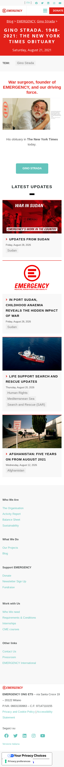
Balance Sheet (11, 519)
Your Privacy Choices (30, 755)
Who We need (11, 612)
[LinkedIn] (48, 3)
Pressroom (9, 657)
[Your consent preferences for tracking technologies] (18, 761)
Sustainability (10, 525)
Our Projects (10, 547)
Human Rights (17, 392)
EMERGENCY (26, 21)
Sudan (12, 250)
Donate (6, 575)
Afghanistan (15, 470)
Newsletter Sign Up (14, 581)
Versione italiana (11, 744)
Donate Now (58, 14)
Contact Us (9, 651)
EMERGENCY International (19, 663)
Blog (10, 21)
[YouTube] (60, 3)
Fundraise (8, 587)
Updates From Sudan (29, 239)
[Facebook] (36, 3)
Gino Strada (46, 21)
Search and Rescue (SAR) (26, 404)
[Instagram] (54, 3)
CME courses (10, 629)
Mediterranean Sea (20, 398)
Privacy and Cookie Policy (18, 711)
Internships (9, 623)
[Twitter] (42, 3)
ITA (28, 2)
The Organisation (12, 508)
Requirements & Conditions (19, 617)
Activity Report (11, 513)
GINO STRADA (32, 168)
